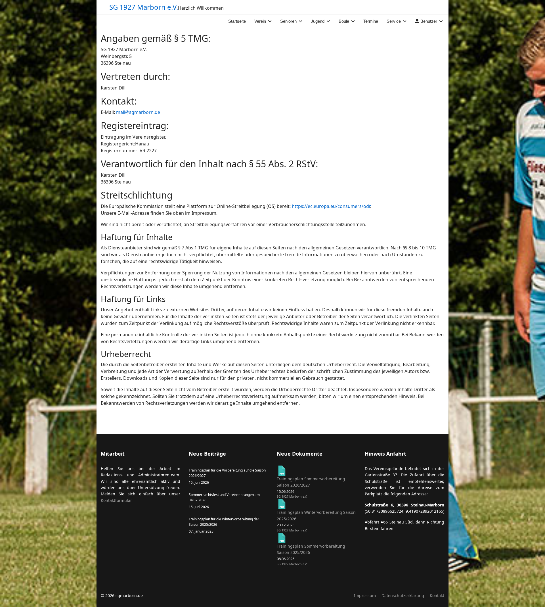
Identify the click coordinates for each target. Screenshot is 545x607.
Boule (344, 21)
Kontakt (437, 595)
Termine (370, 21)
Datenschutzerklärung (403, 595)
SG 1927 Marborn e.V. (143, 7)
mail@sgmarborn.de (138, 112)
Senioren (288, 21)
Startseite (237, 21)
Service (394, 21)
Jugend (317, 21)
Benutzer (428, 21)
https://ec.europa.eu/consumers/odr (331, 206)
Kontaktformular (116, 500)
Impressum (365, 595)
